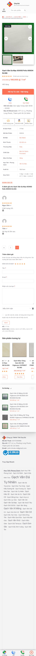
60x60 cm (22, 142)
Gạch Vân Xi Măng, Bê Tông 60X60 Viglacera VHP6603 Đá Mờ (22, 416)
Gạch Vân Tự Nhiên (17, 491)
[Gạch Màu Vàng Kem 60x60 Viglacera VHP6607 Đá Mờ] (10, 350)
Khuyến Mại (9, 331)
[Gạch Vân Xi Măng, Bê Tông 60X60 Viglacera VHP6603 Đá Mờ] (5, 417)
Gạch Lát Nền (20, 329)
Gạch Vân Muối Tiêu (25, 503)
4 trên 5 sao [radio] (22, 263)
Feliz (20, 147)
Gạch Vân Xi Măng (13, 508)
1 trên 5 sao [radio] (15, 263)
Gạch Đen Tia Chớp (19, 486)
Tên (4, 268)
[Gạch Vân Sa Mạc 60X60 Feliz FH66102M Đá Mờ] (27, 350)
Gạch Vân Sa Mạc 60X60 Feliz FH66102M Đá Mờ (27, 363)
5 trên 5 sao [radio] (24, 263)
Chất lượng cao (8, 123)
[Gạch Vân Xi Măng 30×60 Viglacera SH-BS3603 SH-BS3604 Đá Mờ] (5, 407)
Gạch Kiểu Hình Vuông (16, 527)
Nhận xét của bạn (8, 286)
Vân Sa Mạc (23, 163)
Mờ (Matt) (22, 137)
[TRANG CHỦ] (3, 17)
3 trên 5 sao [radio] (20, 263)
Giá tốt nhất (19, 123)
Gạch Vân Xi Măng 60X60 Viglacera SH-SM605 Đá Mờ (19, 425)
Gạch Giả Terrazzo (15, 524)
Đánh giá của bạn (8, 263)
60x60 (12, 329)
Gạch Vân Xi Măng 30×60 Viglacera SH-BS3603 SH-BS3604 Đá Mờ (19, 406)
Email (4, 277)
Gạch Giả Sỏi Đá (10, 505)
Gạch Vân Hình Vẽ (13, 512)
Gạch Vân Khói (14, 520)
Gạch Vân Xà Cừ (16, 494)
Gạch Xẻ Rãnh (18, 473)
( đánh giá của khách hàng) (20, 76)
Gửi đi (5, 322)
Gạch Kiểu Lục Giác (10, 500)
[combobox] (16, 10)
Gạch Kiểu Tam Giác (11, 515)
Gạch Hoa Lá (24, 497)
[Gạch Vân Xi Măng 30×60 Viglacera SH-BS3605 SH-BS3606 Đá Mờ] (5, 397)
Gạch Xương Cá (20, 489)
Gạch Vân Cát (22, 500)
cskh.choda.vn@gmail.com (16, 448)
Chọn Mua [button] (10, 377)
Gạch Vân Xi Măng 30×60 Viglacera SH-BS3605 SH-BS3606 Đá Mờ (19, 395)
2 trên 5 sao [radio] (18, 263)
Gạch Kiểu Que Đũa (15, 517)
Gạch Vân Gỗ (26, 512)
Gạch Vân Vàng (22, 505)
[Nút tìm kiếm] (25, 10)
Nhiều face (28, 123)
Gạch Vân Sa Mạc (10, 503)
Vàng (21, 158)
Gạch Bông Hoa (13, 497)
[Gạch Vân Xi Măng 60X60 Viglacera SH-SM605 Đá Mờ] (5, 426)
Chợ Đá (16, 3)
